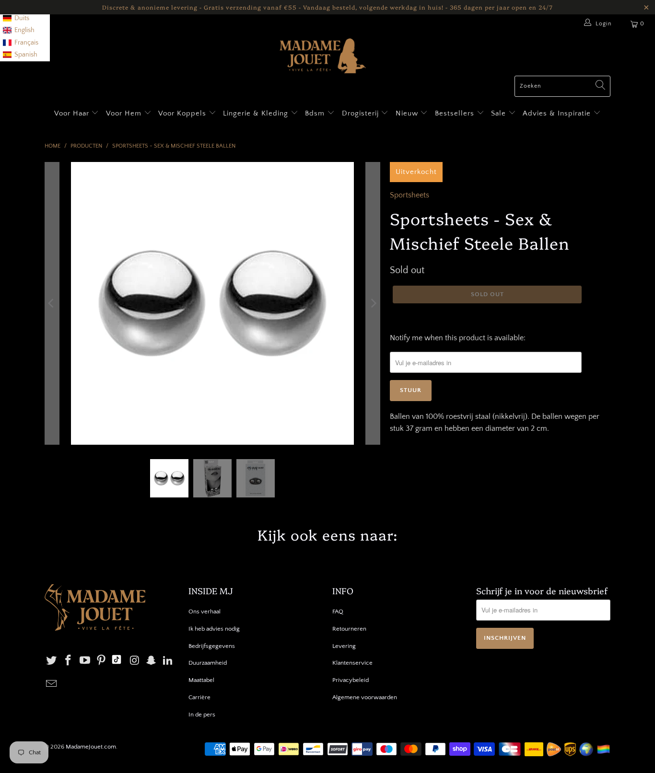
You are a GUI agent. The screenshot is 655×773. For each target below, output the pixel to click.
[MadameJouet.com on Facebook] (68, 661)
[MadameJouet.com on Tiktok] (116, 661)
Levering (344, 646)
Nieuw (408, 113)
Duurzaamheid (207, 662)
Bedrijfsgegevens (211, 646)
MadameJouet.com (91, 746)
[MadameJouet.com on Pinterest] (101, 661)
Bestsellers (454, 113)
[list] (25, 30)
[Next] (373, 303)
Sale (499, 113)
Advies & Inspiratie (558, 113)
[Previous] (51, 303)
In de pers (201, 714)
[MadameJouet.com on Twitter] (52, 661)
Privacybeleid (350, 680)
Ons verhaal (204, 611)
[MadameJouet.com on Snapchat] (151, 661)
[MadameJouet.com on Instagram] (135, 661)
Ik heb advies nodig (214, 628)
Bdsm (316, 113)
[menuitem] (16, 18)
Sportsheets (409, 195)
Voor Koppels (183, 113)
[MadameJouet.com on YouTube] (85, 661)
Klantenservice (352, 662)
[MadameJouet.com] (323, 57)
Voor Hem (125, 113)
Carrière (199, 697)
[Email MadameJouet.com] (52, 684)
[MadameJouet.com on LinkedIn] (168, 661)
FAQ (337, 611)
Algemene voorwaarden (364, 697)
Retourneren (349, 628)
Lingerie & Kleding (255, 113)
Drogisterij (361, 113)
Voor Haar (71, 113)
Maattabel (201, 680)
